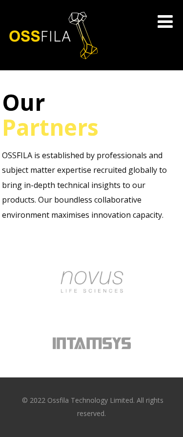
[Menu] (165, 21)
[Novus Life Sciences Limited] (92, 311)
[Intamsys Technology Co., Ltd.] (92, 367)
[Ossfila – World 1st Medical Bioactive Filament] (53, 65)
